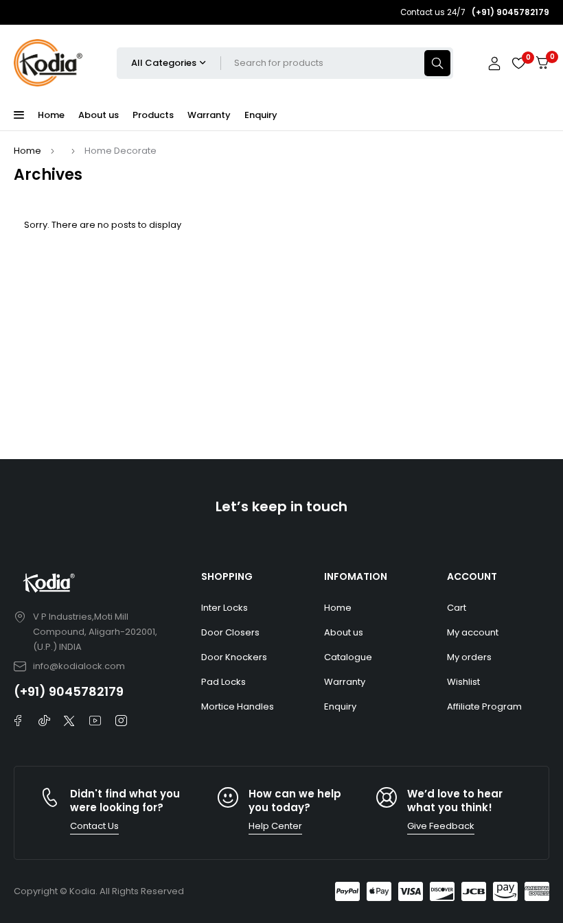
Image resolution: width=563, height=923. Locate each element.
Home (27, 150)
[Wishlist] (518, 63)
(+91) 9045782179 (69, 691)
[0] (542, 63)
